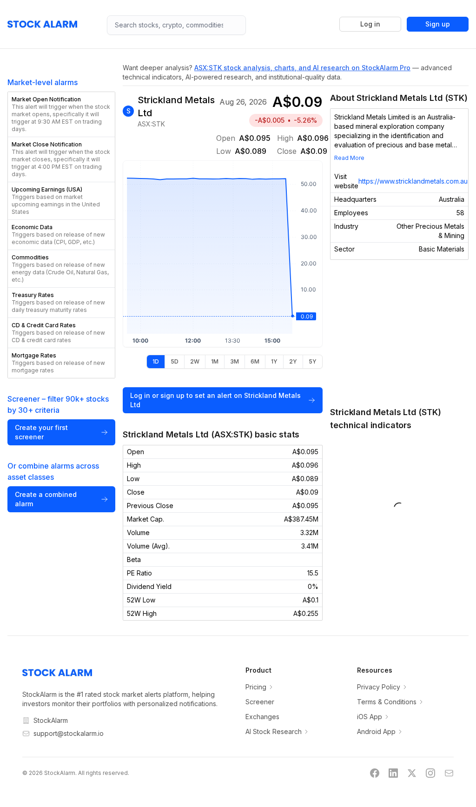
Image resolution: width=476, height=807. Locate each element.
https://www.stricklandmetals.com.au (413, 181)
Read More (349, 157)
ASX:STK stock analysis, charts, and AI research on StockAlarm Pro (302, 68)
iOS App (369, 717)
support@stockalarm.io (68, 733)
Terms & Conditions (386, 702)
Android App (376, 731)
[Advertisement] (396, 333)
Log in (370, 24)
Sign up (437, 24)
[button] (61, 114)
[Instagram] (430, 773)
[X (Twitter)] (411, 773)
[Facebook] (374, 773)
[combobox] (176, 25)
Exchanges (262, 717)
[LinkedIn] (393, 773)
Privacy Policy (378, 687)
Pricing (255, 687)
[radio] (156, 361)
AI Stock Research (273, 731)
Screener (259, 702)
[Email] (449, 773)
